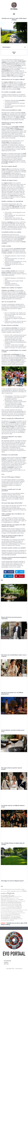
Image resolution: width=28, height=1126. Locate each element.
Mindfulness (19, 908)
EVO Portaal (7, 960)
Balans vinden (20, 889)
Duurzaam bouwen (18, 896)
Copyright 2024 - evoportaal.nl (14, 968)
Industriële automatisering (14, 902)
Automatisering (5, 889)
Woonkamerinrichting (5, 920)
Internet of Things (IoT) (16, 905)
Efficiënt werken (15, 899)
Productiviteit (14, 911)
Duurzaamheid (5, 898)
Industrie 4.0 (4, 902)
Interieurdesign (16, 904)
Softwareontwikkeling (5, 914)
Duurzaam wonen (14, 898)
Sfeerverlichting (12, 912)
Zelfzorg (11, 920)
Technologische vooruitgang (9, 918)
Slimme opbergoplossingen (20, 912)
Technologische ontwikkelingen (11, 917)
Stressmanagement (15, 914)
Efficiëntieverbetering (6, 899)
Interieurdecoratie (6, 904)
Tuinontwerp (19, 918)
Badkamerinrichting (13, 889)
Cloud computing (11, 891)
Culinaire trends (19, 891)
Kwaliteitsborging (4, 908)
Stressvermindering (6, 915)
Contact (6, 962)
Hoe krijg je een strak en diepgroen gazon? (12, 880)
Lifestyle (3, 923)
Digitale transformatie (7, 894)
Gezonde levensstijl (21, 901)
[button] (14, 14)
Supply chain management (16, 915)
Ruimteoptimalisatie (4, 912)
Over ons (6, 963)
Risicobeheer (20, 911)
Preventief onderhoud (7, 911)
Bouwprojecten (3, 891)
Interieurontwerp (5, 905)
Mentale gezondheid (12, 908)
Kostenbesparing (4, 907)
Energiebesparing (12, 901)
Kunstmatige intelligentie (14, 907)
